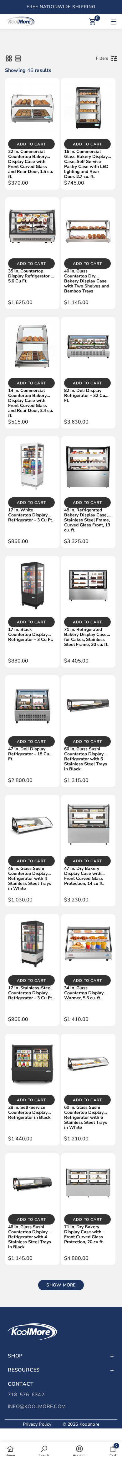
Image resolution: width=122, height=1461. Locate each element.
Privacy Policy (37, 1424)
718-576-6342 (26, 1394)
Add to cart (31, 144)
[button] (9, 58)
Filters (102, 58)
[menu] (112, 21)
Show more (60, 1285)
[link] (44, 1451)
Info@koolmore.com (37, 1406)
